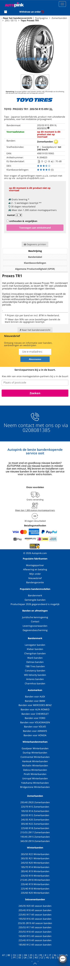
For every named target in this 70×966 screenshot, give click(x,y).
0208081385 (35, 430)
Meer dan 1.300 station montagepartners (35, 510)
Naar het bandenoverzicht (17, 18)
